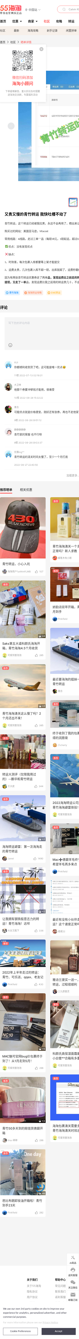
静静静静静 (20, 429)
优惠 (15, 21)
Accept (58, 1331)
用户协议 (32, 1297)
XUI (16, 362)
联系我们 (60, 1291)
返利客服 (60, 1297)
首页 (2, 42)
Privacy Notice (50, 1322)
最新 (16, 30)
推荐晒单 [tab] (6, 490)
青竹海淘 (13, 292)
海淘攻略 (33, 30)
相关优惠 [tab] (26, 490)
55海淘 (11, 9)
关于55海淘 (34, 1285)
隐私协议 (32, 1291)
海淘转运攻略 (35, 292)
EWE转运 (55, 292)
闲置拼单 (71, 30)
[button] (33, 10)
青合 (16, 407)
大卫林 (17, 384)
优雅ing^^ (19, 452)
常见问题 (60, 1285)
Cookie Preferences (20, 1331)
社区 (2, 30)
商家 (31, 21)
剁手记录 (52, 30)
